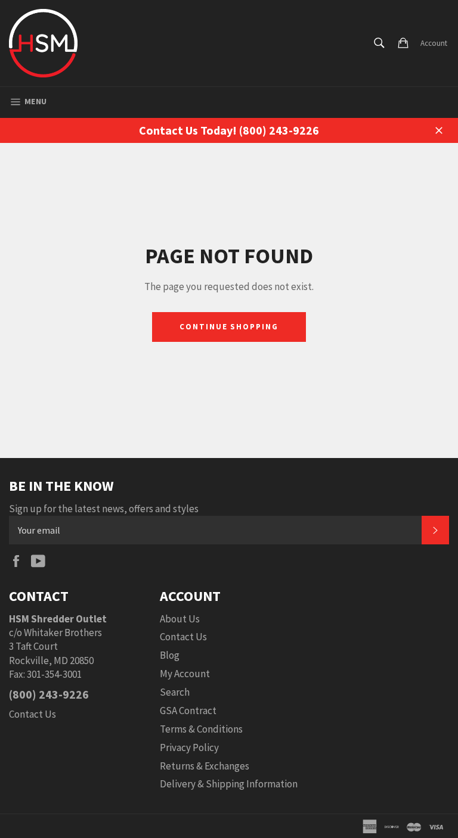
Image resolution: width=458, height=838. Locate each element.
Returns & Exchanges (204, 765)
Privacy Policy (189, 747)
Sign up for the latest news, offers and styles (104, 508)
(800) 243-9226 (49, 694)
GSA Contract (188, 710)
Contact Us (32, 714)
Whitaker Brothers (63, 632)
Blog (170, 655)
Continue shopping (229, 327)
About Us (180, 618)
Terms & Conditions (201, 729)
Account (433, 43)
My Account (185, 673)
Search (175, 692)
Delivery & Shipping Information (229, 783)
